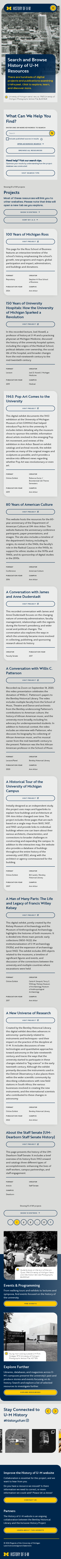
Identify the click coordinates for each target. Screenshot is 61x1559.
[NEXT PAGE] (50, 1222)
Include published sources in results (24, 138)
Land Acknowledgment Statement (17, 1545)
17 (44, 1222)
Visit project (29, 241)
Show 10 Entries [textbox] (28, 212)
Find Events (30, 1304)
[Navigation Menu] (53, 8)
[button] (41, 138)
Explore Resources (30, 1392)
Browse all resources (30, 150)
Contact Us (30, 1500)
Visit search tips (30, 173)
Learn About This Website (30, 1530)
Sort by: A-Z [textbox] (28, 220)
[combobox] (30, 212)
